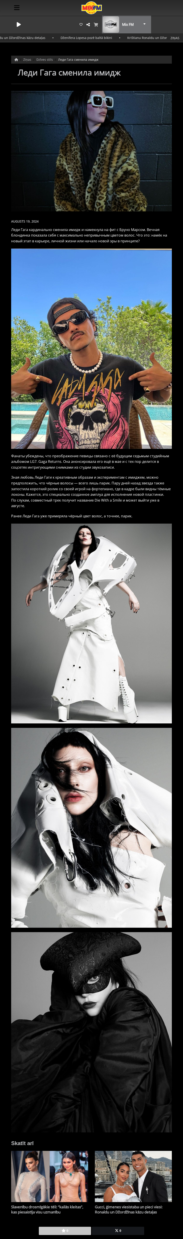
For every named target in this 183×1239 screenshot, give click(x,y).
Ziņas (27, 59)
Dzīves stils (45, 59)
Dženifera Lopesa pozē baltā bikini (42, 38)
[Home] (17, 59)
